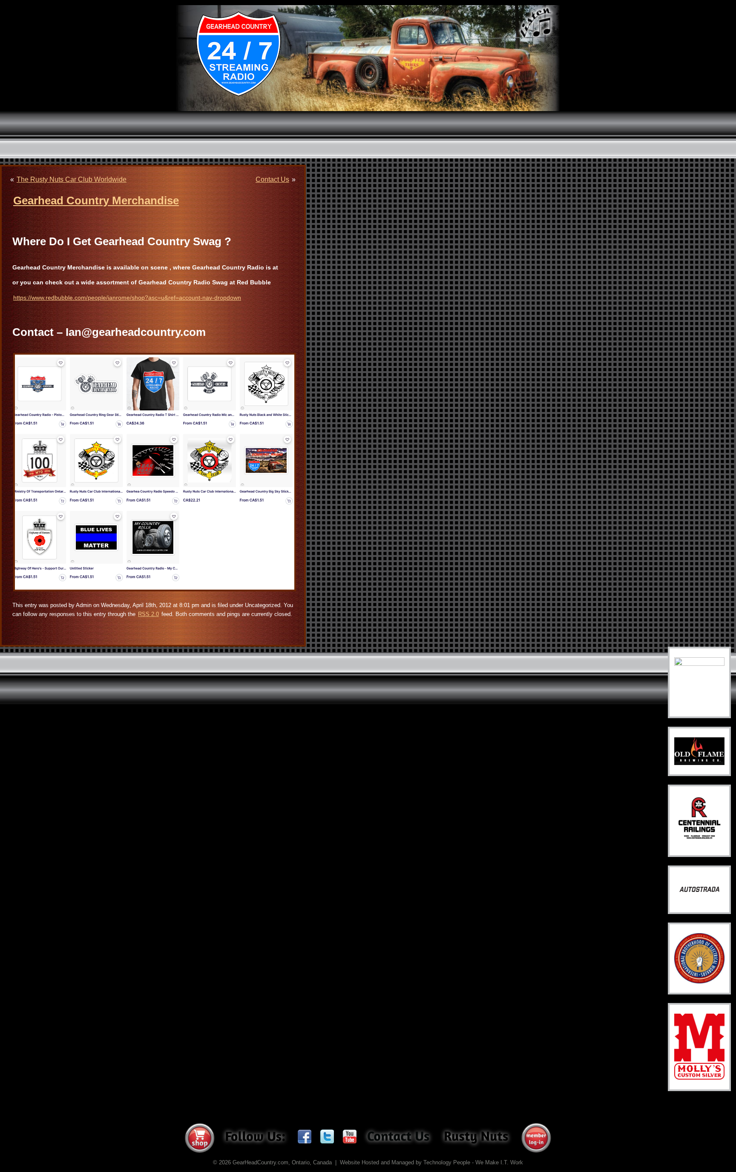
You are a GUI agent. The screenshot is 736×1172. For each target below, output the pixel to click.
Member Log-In (536, 1138)
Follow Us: (255, 1137)
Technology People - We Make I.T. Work (473, 1162)
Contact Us (272, 179)
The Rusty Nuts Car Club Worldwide (71, 179)
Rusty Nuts (476, 1137)
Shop (200, 1138)
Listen (536, 23)
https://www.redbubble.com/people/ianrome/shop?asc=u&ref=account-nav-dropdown (127, 297)
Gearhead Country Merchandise (96, 200)
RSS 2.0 (148, 614)
